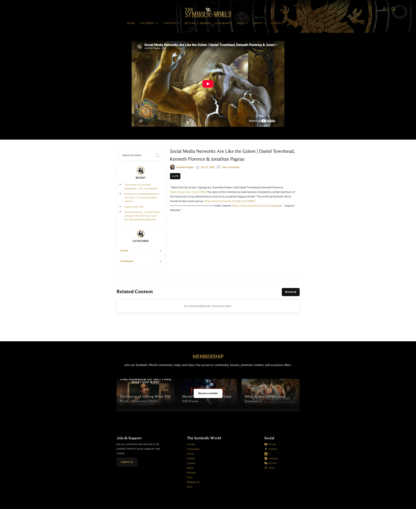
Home (131, 23)
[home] (208, 13)
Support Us (127, 462)
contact (277, 23)
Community (224, 23)
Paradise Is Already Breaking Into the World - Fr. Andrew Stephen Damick (141, 197)
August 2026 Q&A (133, 206)
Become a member (208, 393)
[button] (149, 23)
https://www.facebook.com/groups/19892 (229, 201)
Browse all (290, 292)
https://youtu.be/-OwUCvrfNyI (188, 192)
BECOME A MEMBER (198, 23)
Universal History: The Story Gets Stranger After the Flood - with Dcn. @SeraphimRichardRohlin (142, 215)
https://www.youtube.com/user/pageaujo (257, 205)
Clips (175, 176)
